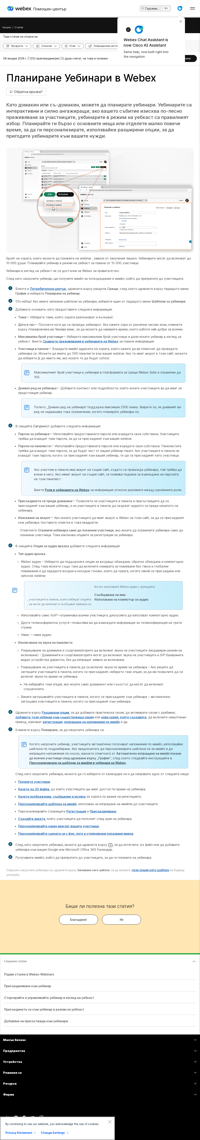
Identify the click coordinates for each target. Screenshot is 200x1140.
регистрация (52, 722)
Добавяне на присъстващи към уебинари (36, 1021)
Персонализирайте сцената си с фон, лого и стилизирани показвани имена (75, 834)
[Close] (110, 1122)
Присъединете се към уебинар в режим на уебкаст (44, 1009)
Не (121, 919)
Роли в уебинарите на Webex (67, 490)
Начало (6, 27)
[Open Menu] (192, 8)
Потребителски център (48, 289)
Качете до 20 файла (33, 789)
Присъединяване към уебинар (27, 986)
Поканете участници (34, 782)
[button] (180, 8)
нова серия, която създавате (123, 717)
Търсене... (152, 8)
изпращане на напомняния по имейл (92, 722)
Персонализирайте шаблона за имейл (47, 804)
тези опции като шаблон (150, 870)
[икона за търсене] (142, 8)
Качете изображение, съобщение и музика (52, 796)
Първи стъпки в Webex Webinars (29, 974)
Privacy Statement (18, 1132)
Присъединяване (103, 811)
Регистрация (76, 811)
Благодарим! (78, 919)
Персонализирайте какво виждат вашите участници (58, 826)
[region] (57, 1128)
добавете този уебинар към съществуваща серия (54, 717)
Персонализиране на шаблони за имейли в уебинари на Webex (77, 763)
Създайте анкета (31, 819)
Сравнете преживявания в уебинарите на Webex (80, 341)
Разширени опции (55, 712)
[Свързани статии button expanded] (194, 961)
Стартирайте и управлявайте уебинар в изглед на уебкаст (49, 998)
